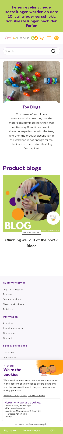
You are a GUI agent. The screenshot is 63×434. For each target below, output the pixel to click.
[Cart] (41, 38)
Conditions (9, 333)
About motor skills (13, 328)
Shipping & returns (13, 304)
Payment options (12, 299)
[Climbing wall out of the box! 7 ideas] (31, 203)
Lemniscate (9, 357)
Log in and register (13, 289)
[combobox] (31, 51)
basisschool (31, 232)
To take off (8, 309)
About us (8, 323)
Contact (7, 338)
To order (7, 294)
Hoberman (9, 352)
